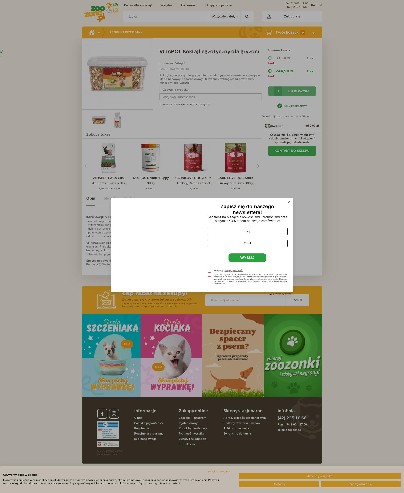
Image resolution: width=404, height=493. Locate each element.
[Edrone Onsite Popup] (202, 246)
